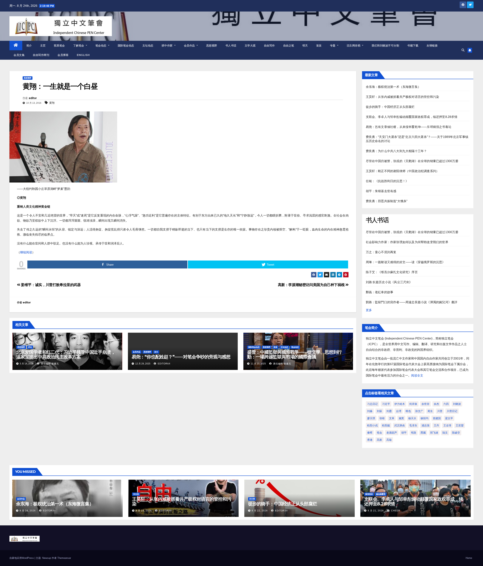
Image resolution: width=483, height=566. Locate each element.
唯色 (408, 411)
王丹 (436, 425)
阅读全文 (417, 375)
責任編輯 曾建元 (49, 363)
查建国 (437, 418)
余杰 (436, 403)
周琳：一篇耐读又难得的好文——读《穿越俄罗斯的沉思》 (405, 262)
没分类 (136, 494)
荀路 (413, 432)
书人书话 (230, 45)
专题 (333, 45)
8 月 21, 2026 (376, 510)
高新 (379, 439)
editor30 (49, 510)
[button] (463, 50)
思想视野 (211, 45)
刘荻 (379, 411)
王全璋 (447, 425)
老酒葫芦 (391, 432)
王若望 (460, 425)
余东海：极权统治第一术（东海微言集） (393, 86)
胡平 (404, 432)
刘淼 (369, 411)
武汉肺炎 (399, 425)
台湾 (398, 411)
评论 (30, 347)
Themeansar (64, 558)
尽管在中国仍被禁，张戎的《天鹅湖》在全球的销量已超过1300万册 (412, 161)
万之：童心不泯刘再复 (381, 252)
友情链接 (432, 45)
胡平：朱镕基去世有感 (381, 191)
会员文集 (19, 55)
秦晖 (369, 432)
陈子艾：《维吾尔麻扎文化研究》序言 (392, 272)
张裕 (382, 418)
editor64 (163, 363)
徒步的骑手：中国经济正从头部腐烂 (390, 106)
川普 (439, 411)
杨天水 (412, 418)
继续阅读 (26, 252)
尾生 (430, 411)
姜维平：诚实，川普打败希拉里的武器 (50, 285)
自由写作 (269, 45)
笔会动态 (101, 45)
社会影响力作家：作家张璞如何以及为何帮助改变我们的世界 (407, 242)
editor (33, 98)
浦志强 (425, 425)
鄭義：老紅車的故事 (379, 292)
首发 (319, 45)
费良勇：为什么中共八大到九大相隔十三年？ (396, 151)
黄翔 (52, 102)
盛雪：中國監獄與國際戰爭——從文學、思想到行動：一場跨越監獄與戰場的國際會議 (294, 354)
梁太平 (449, 418)
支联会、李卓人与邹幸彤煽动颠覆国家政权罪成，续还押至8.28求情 (411, 116)
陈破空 (456, 432)
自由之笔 (288, 45)
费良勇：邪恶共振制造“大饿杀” (387, 201)
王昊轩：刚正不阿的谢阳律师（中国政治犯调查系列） (402, 171)
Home (469, 558)
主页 (43, 45)
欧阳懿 (386, 425)
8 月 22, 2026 (260, 510)
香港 (369, 439)
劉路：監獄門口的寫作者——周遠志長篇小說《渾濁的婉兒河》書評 (412, 302)
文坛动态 (147, 45)
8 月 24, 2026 (28, 510)
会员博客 (63, 55)
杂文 (156, 352)
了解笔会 (79, 45)
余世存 (425, 403)
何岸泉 (413, 403)
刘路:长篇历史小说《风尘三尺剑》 (389, 282)
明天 (305, 45)
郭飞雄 (434, 432)
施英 (401, 418)
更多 (369, 310)
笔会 (379, 432)
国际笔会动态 (126, 45)
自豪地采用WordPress (22, 558)
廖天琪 (371, 418)
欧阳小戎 (372, 425)
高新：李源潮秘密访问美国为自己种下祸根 (311, 285)
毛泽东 (413, 425)
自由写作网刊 (41, 55)
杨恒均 (424, 418)
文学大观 (250, 45)
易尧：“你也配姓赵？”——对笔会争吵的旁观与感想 (181, 357)
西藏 (423, 432)
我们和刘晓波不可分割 (385, 45)
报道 (275, 347)
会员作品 (190, 45)
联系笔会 (59, 45)
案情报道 (369, 494)
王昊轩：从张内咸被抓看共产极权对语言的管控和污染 (402, 96)
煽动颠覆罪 (380, 494)
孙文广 (419, 411)
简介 (29, 45)
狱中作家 (168, 45)
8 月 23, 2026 (144, 510)
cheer (395, 510)
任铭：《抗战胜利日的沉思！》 (387, 181)
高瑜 (389, 439)
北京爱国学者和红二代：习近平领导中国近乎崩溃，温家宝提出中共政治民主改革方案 (65, 354)
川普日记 (452, 411)
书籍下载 (412, 45)
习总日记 (372, 403)
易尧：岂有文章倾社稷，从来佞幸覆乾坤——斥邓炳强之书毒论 (408, 126)
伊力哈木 (399, 403)
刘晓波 (457, 403)
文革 (391, 418)
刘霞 (389, 411)
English (83, 55)
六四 (446, 403)
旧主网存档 (354, 45)
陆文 (445, 432)
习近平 (386, 403)
